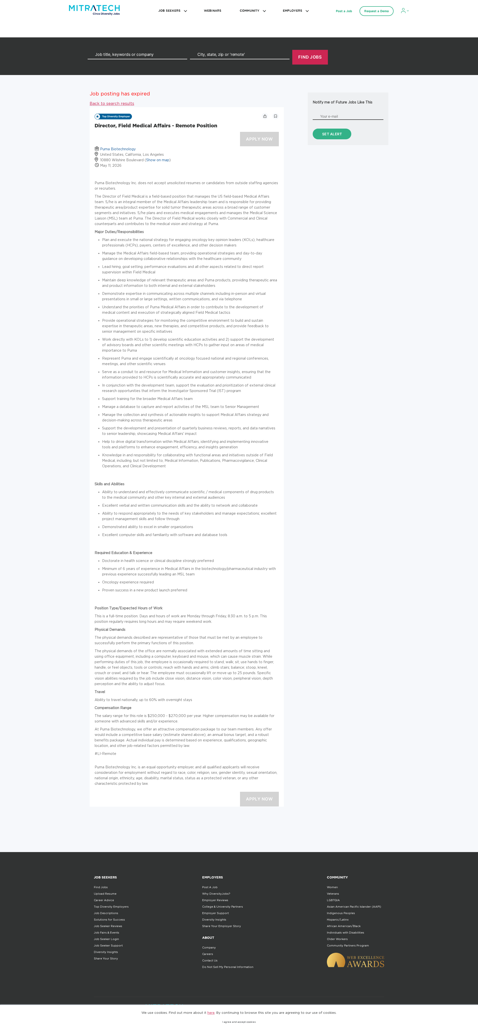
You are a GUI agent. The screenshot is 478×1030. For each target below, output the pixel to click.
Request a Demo (376, 11)
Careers (207, 953)
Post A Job (210, 887)
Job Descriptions (106, 913)
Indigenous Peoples (341, 913)
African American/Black (343, 926)
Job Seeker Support (108, 945)
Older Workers (337, 939)
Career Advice (104, 900)
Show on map (157, 160)
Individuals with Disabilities (345, 932)
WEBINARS (212, 10)
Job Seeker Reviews (108, 926)
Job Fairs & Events (106, 932)
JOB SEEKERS (169, 10)
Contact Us (210, 960)
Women (332, 887)
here (211, 1012)
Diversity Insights (106, 952)
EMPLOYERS (292, 10)
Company (209, 947)
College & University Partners (222, 906)
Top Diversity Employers (111, 906)
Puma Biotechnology (118, 149)
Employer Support (215, 913)
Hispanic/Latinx (338, 919)
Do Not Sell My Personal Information (227, 966)
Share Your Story (106, 958)
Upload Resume (105, 893)
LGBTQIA (333, 900)
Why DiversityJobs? (216, 893)
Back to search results (112, 103)
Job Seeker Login (106, 939)
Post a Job (344, 11)
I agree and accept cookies (239, 1022)
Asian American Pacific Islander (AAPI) (354, 906)
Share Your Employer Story (221, 926)
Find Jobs (101, 887)
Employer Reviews (215, 900)
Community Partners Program (348, 945)
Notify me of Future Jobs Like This (342, 102)
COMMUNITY (249, 10)
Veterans (333, 893)
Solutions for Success (109, 919)
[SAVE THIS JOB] (275, 116)
